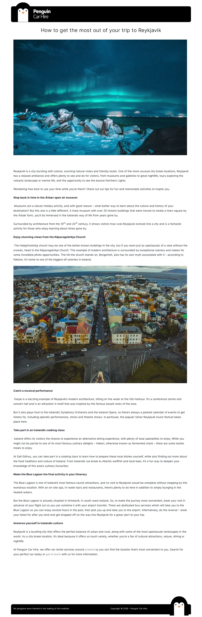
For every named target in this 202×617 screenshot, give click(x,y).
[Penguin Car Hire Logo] (32, 21)
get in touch (53, 554)
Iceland (90, 549)
